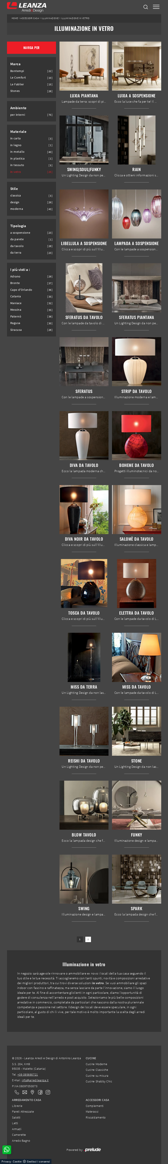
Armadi (16, 1129)
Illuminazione (50, 18)
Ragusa (15, 323)
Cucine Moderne (96, 1064)
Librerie (17, 1106)
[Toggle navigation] (156, 7)
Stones (15, 91)
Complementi (95, 1106)
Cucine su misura (97, 1076)
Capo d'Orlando (21, 290)
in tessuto (17, 165)
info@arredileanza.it (35, 1080)
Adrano (15, 276)
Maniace (16, 303)
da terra (15, 252)
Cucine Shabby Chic (99, 1081)
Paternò (15, 316)
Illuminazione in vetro (75, 18)
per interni (17, 115)
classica (15, 195)
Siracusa (16, 330)
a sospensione (20, 233)
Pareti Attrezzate (23, 1111)
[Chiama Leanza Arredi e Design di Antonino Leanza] (15, 1092)
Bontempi (17, 71)
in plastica (17, 158)
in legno (16, 145)
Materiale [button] (18, 131)
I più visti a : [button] (20, 269)
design (14, 202)
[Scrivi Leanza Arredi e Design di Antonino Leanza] (23, 1092)
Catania (15, 296)
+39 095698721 (28, 1074)
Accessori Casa (29, 18)
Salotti (16, 1117)
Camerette (19, 1135)
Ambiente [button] (18, 107)
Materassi (92, 1111)
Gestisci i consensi (38, 1161)
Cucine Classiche (97, 1070)
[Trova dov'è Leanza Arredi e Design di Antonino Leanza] (31, 1092)
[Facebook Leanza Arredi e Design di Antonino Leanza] (39, 1092)
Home (15, 18)
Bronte (15, 283)
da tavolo (17, 246)
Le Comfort (18, 77)
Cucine (91, 1058)
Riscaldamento (96, 1117)
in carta (15, 138)
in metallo (17, 152)
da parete (17, 239)
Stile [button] (14, 188)
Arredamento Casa (26, 1100)
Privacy (6, 1161)
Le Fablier (17, 84)
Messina (15, 310)
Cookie (17, 1161)
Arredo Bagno (21, 1141)
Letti (15, 1123)
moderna (16, 209)
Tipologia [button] (18, 225)
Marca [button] (15, 63)
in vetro (15, 172)
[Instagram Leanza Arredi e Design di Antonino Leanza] (46, 1092)
